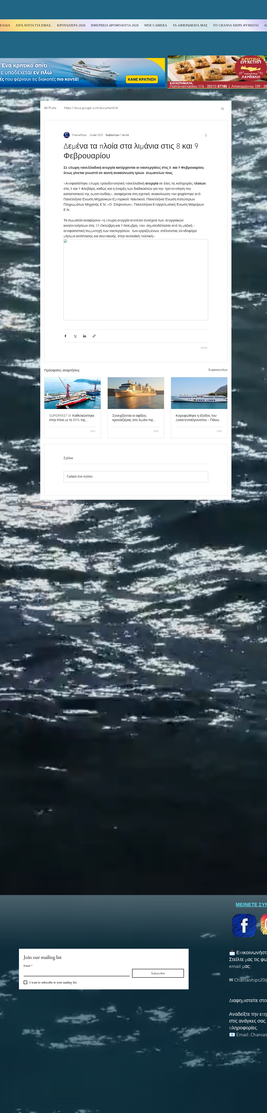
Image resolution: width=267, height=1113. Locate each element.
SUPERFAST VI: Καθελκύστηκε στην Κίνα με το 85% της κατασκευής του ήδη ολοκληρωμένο (71, 417)
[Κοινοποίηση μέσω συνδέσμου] (94, 336)
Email (28, 965)
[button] (222, 108)
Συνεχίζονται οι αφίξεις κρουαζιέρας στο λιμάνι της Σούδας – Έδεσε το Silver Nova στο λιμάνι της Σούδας (135, 417)
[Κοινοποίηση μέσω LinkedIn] (84, 336)
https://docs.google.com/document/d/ (91, 108)
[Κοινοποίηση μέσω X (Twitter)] (75, 336)
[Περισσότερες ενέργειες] (205, 135)
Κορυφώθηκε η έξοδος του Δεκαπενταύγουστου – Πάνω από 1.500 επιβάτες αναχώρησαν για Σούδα (197, 417)
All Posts (50, 108)
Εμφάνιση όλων (218, 369)
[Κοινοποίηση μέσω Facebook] (65, 336)
